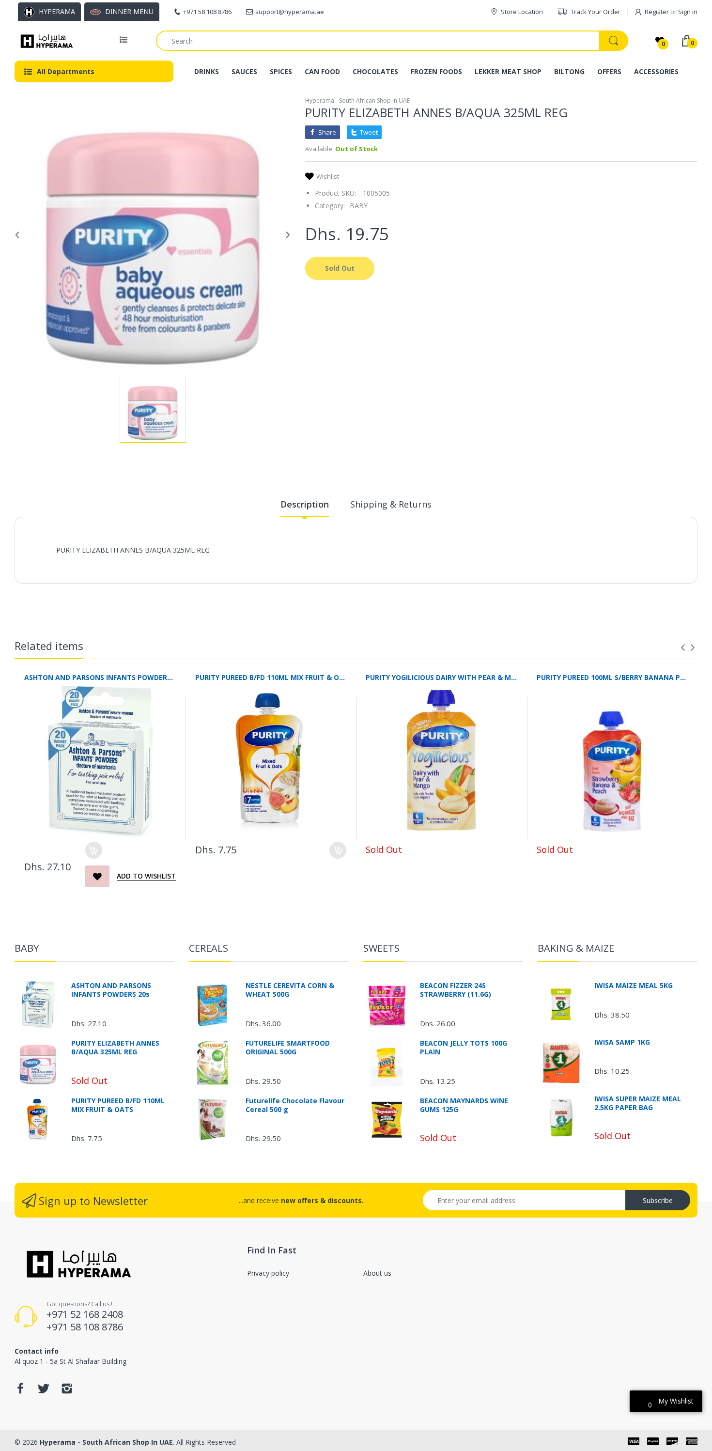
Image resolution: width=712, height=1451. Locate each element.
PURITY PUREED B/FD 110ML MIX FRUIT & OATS (271, 677)
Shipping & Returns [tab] (391, 504)
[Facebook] (20, 1391)
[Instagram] (67, 1391)
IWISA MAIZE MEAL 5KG (633, 985)
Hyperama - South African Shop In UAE (357, 100)
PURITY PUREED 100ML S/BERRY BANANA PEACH (612, 677)
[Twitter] (43, 1391)
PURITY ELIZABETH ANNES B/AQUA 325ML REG (115, 1047)
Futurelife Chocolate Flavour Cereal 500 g (295, 1105)
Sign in (687, 11)
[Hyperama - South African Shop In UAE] (45, 40)
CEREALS (208, 948)
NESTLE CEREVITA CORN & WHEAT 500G (290, 990)
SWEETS (381, 948)
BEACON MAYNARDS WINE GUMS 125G (464, 1105)
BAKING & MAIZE (576, 948)
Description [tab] (304, 504)
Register (657, 11)
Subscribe (658, 1200)
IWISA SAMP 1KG (622, 1042)
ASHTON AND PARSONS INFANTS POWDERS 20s (100, 677)
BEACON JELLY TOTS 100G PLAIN (463, 1047)
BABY (359, 205)
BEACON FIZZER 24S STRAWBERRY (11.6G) (455, 990)
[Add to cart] (93, 850)
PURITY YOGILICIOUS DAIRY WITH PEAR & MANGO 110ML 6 (441, 677)
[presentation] (683, 647)
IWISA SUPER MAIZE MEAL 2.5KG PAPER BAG (637, 1103)
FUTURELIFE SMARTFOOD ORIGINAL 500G (288, 1047)
